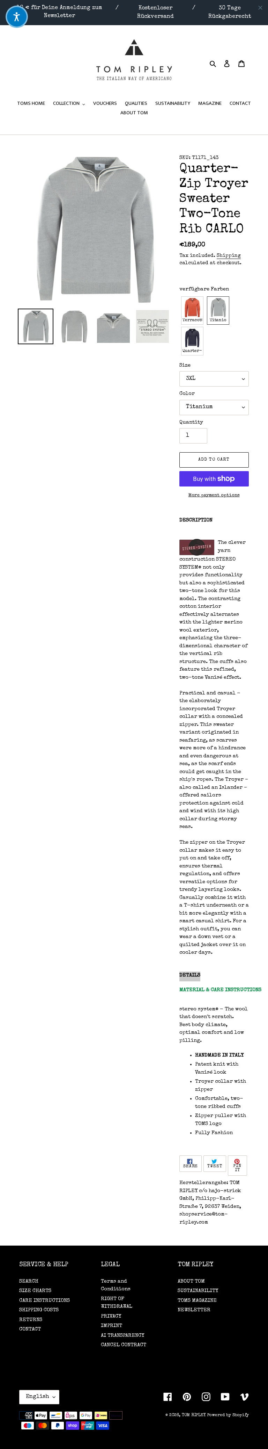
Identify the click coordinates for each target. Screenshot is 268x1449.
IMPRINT (111, 1325)
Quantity (191, 422)
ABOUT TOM (191, 1281)
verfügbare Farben (204, 289)
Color (187, 393)
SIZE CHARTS (35, 1290)
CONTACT (30, 1329)
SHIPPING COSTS (39, 1310)
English (37, 1397)
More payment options (214, 495)
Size (185, 365)
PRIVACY (111, 1316)
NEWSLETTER (194, 1310)
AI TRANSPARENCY (122, 1335)
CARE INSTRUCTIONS (44, 1300)
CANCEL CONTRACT (123, 1345)
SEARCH (28, 1281)
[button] (192, 310)
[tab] (189, 977)
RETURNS (30, 1319)
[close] (260, 7)
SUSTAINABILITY (198, 1290)
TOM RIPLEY (194, 1415)
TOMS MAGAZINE (197, 1300)
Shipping (229, 255)
